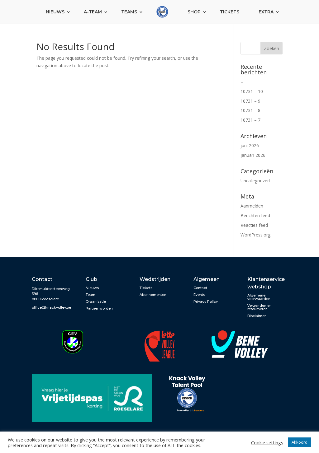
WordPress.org (255, 235)
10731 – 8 (250, 110)
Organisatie (96, 301)
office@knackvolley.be (51, 307)
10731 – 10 (251, 91)
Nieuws (55, 12)
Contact (200, 288)
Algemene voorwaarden (258, 297)
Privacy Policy (205, 301)
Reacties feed (254, 225)
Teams (129, 12)
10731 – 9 (250, 101)
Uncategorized (255, 181)
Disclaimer (256, 316)
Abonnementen (153, 294)
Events (199, 294)
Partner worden (99, 308)
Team (90, 294)
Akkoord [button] (299, 442)
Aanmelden (251, 206)
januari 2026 (252, 155)
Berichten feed (255, 215)
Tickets (229, 12)
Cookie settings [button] (267, 442)
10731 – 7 (250, 120)
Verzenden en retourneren (259, 307)
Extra (266, 12)
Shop (194, 12)
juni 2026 (249, 145)
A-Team (93, 12)
